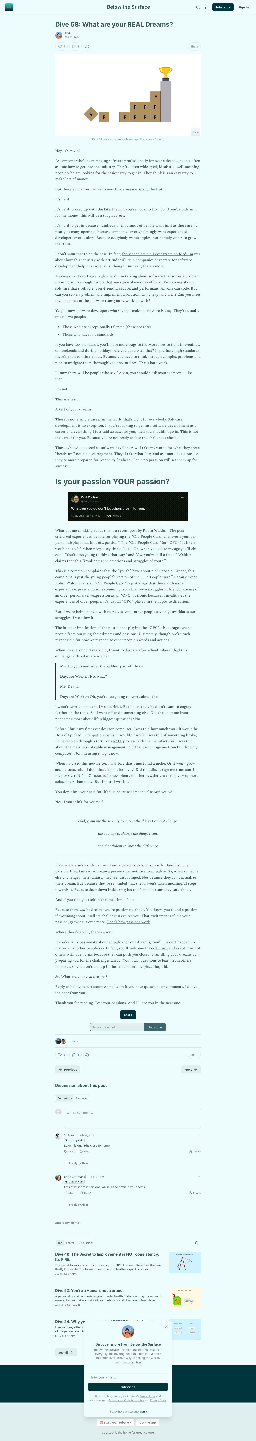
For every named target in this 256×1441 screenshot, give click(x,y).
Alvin (68, 33)
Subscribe (223, 7)
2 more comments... (68, 1223)
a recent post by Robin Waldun (141, 531)
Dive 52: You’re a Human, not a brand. (89, 1290)
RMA (117, 741)
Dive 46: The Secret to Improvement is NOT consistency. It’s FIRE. (107, 1257)
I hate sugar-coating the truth (140, 189)
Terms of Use (147, 1396)
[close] (166, 1327)
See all (63, 1352)
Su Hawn (70, 1135)
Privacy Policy (158, 1400)
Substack (108, 1432)
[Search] (198, 7)
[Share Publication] (207, 7)
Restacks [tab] (81, 1098)
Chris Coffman (74, 1177)
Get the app (148, 1422)
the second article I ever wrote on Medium (157, 254)
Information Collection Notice (126, 1400)
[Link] (49, 481)
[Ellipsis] (199, 1135)
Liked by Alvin (76, 1140)
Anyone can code (174, 288)
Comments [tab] (65, 1098)
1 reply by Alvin (78, 1163)
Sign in (243, 7)
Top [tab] (60, 1243)
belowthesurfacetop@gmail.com (97, 987)
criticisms (159, 948)
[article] (128, 1266)
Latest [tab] (70, 1243)
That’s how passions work (128, 922)
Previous (70, 1069)
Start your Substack (117, 1422)
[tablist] (72, 1098)
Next (188, 1069)
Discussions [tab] (85, 1243)
